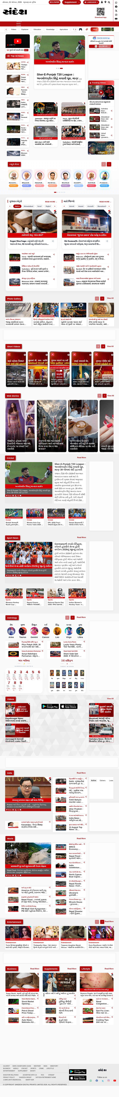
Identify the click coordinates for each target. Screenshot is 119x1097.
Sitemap (51, 1075)
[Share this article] (53, 254)
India (36, 19)
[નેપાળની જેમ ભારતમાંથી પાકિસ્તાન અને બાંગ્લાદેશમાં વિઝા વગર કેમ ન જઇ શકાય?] (51, 401)
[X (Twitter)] (16, 495)
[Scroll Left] (103, 164)
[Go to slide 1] (56, 68)
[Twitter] (116, 11)
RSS (42, 1075)
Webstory (43, 19)
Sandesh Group (25, 1077)
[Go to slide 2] (59, 68)
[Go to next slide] (102, 299)
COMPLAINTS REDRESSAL (12, 1080)
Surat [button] (39, 206)
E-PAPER (55, 2)
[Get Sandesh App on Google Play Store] (77, 1072)
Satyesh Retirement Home (46, 1077)
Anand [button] (80, 206)
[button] (101, 2)
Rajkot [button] (48, 206)
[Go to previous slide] (97, 299)
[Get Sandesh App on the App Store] (77, 1078)
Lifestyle (93, 19)
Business (53, 19)
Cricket (70, 19)
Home (4, 19)
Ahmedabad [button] (28, 206)
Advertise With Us (30, 1075)
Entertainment (106, 19)
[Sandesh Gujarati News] (15, 11)
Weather (26, 19)
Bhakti (32, 1071)
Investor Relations (10, 1075)
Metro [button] (17, 206)
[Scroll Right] (109, 164)
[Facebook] (116, 7)
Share (9, 495)
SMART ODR (30, 1080)
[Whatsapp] (116, 3)
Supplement (71, 2)
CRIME (85, 19)
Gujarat (11, 19)
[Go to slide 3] (62, 68)
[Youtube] (114, 1081)
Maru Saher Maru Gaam (19, 23)
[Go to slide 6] (64, 192)
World (63, 19)
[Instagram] (116, 15)
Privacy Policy (9, 1077)
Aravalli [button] (90, 206)
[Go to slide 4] (61, 192)
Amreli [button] (71, 206)
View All (110, 298)
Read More (50, 202)
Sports (78, 19)
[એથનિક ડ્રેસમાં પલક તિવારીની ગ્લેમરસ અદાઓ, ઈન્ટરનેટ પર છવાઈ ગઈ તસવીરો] (20, 401)
